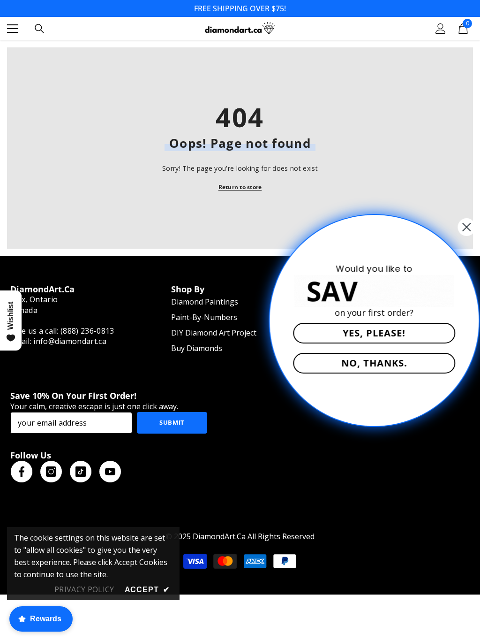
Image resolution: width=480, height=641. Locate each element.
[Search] (39, 28)
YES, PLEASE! (365, 333)
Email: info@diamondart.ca (58, 341)
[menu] (12, 28)
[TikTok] (80, 471)
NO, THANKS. (365, 363)
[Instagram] (51, 471)
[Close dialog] (457, 227)
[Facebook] (21, 471)
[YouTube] (110, 471)
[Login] (440, 28)
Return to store (240, 187)
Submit (172, 422)
